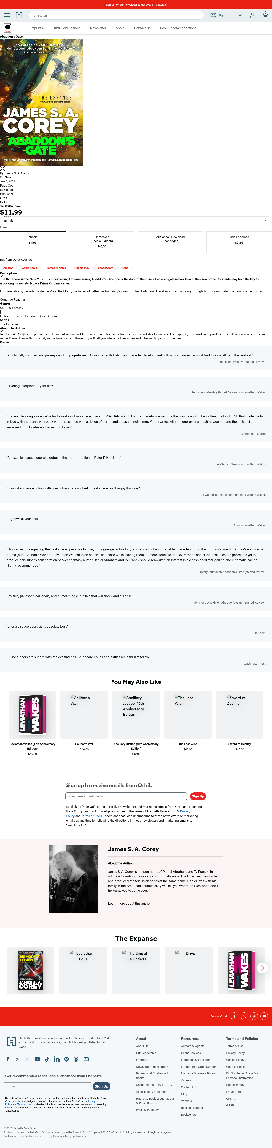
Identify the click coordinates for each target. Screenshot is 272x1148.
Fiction (5, 316)
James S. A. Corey (16, 173)
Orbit (3, 198)
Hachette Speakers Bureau (198, 1073)
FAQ (184, 1094)
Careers (186, 1080)
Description (8, 273)
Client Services (191, 1053)
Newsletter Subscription (152, 1066)
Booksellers (188, 1114)
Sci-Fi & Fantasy (11, 307)
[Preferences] (240, 15)
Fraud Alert (233, 1091)
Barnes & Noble (56, 268)
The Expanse (9, 324)
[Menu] (7, 15)
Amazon (8, 268)
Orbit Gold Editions (66, 28)
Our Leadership (146, 1053)
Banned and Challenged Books (152, 1075)
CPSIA (230, 1098)
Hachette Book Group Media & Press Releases (155, 1100)
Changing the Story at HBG (154, 1084)
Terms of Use (234, 1046)
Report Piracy (235, 1084)
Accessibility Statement (151, 1091)
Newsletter (98, 28)
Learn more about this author (130, 903)
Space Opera (48, 316)
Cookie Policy (235, 1059)
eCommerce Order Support (199, 1066)
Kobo (125, 268)
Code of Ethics (235, 1066)
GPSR (230, 1105)
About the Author (12, 328)
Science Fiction (24, 316)
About (120, 28)
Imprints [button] (36, 28)
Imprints (141, 1059)
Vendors (186, 1101)
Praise (4, 342)
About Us (142, 1046)
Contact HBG (190, 1087)
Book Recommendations (178, 28)
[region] (136, 970)
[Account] (252, 15)
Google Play (81, 268)
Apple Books (30, 268)
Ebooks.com (105, 268)
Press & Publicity (147, 1109)
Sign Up (198, 796)
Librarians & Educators (196, 1059)
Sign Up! (224, 15)
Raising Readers (192, 1107)
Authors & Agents (192, 1046)
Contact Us (142, 28)
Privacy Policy (235, 1053)
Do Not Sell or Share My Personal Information (242, 1075)
